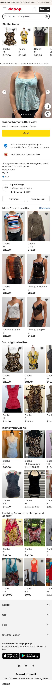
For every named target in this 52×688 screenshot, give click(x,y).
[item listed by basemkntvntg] (34, 484)
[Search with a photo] (46, 16)
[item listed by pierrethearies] (12, 359)
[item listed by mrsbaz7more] (12, 572)
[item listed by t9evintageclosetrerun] (12, 532)
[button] (30, 192)
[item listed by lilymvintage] (13, 226)
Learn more (44, 147)
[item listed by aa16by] (12, 484)
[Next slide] (47, 92)
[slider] (26, 92)
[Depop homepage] (14, 9)
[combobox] (26, 16)
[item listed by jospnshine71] (34, 359)
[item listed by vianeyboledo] (12, 444)
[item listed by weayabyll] (12, 399)
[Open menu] (4, 9)
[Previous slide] (4, 92)
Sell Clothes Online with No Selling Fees (26, 678)
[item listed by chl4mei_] (34, 572)
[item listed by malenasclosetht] (34, 444)
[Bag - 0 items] (34, 9)
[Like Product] (14, 30)
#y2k (5, 172)
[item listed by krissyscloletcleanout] (34, 399)
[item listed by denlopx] (34, 532)
